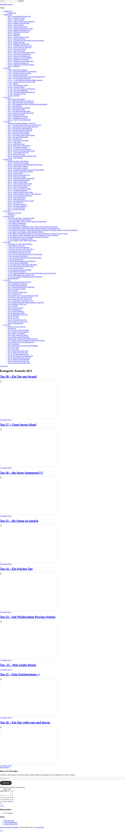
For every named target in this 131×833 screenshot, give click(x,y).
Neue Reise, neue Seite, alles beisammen (20, 244)
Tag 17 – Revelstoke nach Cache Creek (20, 45)
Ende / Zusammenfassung (15, 323)
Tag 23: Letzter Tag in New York (18, 321)
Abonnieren (5, 783)
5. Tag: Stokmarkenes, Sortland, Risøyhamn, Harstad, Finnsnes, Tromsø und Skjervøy (34, 228)
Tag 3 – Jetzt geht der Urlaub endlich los (20, 128)
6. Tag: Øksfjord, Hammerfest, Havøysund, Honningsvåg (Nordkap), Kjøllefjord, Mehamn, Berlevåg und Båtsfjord (43, 230)
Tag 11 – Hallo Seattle (14, 142)
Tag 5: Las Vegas (13, 290)
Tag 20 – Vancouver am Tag (16, 51)
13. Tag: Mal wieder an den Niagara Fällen (21, 266)
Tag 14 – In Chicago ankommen (17, 147)
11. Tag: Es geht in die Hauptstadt (18, 263)
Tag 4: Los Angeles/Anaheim (16, 289)
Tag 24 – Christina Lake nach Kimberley (20, 58)
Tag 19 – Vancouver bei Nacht (17, 49)
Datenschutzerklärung (10, 822)
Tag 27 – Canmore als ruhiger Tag (18, 63)
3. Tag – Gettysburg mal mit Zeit (17, 75)
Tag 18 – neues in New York (16, 154)
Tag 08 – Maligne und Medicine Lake (19, 30)
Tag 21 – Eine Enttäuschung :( (17, 197)
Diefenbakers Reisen (6, 4)
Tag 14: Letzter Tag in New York (18, 352)
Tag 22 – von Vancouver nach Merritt (19, 54)
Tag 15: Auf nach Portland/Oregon (18, 354)
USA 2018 (7, 242)
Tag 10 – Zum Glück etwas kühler (18, 140)
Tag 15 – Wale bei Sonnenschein (18, 187)
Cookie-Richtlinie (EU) (11, 824)
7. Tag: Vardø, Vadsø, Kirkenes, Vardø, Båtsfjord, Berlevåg (26, 232)
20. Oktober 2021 (5, 516)
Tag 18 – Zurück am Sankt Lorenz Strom (20, 192)
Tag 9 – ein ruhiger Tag (15, 139)
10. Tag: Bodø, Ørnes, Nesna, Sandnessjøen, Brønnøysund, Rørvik (28, 237)
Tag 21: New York (13, 318)
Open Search (4, 366)
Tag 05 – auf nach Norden (16, 25)
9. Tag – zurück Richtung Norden (18, 85)
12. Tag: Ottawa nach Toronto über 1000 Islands (22, 264)
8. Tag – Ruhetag (13, 83)
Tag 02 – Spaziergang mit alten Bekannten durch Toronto (25, 164)
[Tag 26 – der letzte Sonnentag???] (29, 514)
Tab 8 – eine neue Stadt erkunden (18, 137)
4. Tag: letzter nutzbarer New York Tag (19, 251)
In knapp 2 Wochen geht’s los (17, 327)
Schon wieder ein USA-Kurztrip (17, 70)
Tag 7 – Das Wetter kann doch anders (19, 111)
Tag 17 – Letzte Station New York (18, 152)
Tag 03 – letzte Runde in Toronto (18, 166)
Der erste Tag (12, 328)
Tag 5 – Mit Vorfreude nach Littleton (19, 108)
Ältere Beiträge (4, 767)
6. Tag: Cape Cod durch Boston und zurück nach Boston (25, 254)
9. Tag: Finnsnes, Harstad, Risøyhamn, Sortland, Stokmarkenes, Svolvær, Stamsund (33, 235)
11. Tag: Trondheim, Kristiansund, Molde (20, 239)
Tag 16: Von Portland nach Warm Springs (20, 356)
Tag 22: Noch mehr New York (17, 320)
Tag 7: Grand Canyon (14, 294)
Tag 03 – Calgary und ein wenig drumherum (21, 21)
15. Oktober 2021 (5, 717)
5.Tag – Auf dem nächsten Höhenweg (19, 78)
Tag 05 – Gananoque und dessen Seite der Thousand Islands (26, 170)
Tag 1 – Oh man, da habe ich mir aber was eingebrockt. (24, 125)
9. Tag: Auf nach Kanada (15, 259)
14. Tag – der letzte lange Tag (17, 94)
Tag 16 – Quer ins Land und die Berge (19, 189)
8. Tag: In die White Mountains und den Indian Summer (25, 258)
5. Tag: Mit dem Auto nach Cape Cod (19, 252)
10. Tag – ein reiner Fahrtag (16, 87)
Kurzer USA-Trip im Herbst (16, 99)
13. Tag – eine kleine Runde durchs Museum (21, 92)
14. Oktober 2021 (5, 766)
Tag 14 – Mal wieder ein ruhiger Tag (19, 185)
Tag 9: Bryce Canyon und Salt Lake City (20, 297)
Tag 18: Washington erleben (16, 313)
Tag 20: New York (13, 316)
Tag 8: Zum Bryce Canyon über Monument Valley (23, 295)
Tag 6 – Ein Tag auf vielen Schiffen (18, 133)
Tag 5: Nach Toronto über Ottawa (18, 335)
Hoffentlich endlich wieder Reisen (18, 161)
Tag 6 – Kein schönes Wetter (16, 109)
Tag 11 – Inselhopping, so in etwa (18, 118)
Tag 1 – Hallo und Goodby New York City (21, 101)
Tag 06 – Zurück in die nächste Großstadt (20, 171)
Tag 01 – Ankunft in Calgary (16, 18)
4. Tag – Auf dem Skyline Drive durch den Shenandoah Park (26, 76)
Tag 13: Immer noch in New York (18, 351)
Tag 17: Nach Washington (15, 311)
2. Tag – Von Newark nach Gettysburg (19, 73)
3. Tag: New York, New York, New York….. (21, 249)
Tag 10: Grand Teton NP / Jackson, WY (20, 299)
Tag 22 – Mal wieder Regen (16, 199)
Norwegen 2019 (9, 216)
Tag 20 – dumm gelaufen (15, 158)
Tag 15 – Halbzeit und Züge (16, 42)
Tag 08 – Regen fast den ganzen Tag (19, 175)
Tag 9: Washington (13, 344)
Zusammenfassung (13, 278)
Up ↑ (1, 830)
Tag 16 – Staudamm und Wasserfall (18, 44)
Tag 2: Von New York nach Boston (18, 330)
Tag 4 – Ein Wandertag (15, 106)
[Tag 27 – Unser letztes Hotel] (29, 466)
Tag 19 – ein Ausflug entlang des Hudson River (22, 156)
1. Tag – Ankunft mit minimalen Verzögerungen (22, 71)
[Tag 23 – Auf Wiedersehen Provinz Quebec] (29, 658)
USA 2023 (7, 97)
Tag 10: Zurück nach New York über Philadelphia (23, 345)
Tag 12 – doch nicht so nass (16, 144)
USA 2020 (7, 211)
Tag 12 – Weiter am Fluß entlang (18, 182)
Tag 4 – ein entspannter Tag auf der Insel (20, 130)
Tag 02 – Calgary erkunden (16, 20)
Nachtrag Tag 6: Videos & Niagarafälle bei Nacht (23, 339)
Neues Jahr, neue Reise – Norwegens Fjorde (21, 218)
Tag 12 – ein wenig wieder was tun (18, 37)
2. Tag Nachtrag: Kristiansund (17, 223)
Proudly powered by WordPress (9, 827)
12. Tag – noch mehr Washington (18, 90)
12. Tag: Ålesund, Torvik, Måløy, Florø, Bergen (22, 240)
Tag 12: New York (13, 349)
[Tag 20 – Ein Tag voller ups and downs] (29, 764)
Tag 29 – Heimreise (14, 66)
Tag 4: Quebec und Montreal (16, 333)
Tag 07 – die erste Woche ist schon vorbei (20, 28)
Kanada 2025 (8, 14)
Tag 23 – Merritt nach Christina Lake (19, 56)
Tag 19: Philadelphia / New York (18, 314)
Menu (2, 8)
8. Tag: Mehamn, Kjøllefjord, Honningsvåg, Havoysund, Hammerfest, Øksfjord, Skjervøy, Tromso (38, 233)
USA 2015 (7, 325)
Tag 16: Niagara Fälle (14, 309)
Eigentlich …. (12, 214)
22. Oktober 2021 (5, 420)
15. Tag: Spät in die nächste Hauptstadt (19, 270)
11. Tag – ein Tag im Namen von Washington (21, 89)
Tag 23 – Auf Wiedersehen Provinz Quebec (21, 201)
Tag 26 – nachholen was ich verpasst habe (20, 61)
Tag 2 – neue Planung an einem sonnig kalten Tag (23, 126)
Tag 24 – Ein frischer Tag (15, 202)
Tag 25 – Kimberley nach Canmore (18, 59)
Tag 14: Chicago (13, 306)
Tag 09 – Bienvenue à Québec (17, 177)
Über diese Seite (9, 820)
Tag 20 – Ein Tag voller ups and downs (20, 195)
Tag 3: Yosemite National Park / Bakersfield (21, 287)
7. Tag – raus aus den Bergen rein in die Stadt (21, 82)
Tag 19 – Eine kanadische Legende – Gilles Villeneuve (24, 194)
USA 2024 (7, 68)
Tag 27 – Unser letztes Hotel (16, 208)
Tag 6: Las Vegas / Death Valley (17, 292)
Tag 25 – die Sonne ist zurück (17, 204)
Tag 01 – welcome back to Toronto (18, 163)
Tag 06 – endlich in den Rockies (17, 26)
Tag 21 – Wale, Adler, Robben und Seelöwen (21, 52)
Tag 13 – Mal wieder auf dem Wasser (19, 145)
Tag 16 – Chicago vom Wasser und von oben (21, 151)
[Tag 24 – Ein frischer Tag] (29, 610)
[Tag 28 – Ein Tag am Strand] (29, 418)
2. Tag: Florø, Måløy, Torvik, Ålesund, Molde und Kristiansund (27, 221)
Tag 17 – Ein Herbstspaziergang (17, 190)
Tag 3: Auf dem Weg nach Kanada (18, 332)
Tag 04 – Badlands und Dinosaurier (18, 23)
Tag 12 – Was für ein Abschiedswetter (19, 120)
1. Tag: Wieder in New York (16, 245)
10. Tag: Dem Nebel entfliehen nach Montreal (21, 261)
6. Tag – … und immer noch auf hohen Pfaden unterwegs (25, 80)
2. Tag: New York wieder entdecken (19, 247)
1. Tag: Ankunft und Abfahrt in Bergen (19, 220)
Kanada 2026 (8, 11)
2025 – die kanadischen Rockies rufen (19, 16)
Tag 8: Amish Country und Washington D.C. (21, 342)
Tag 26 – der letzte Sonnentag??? (18, 206)
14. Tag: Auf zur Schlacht (15, 268)
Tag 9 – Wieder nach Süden (16, 114)
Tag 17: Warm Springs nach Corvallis (19, 358)
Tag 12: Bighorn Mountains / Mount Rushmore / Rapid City (26, 302)
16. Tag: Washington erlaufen (17, 271)
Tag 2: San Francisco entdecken (17, 285)
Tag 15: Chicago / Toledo (15, 308)
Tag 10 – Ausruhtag (14, 33)
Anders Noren (39, 827)
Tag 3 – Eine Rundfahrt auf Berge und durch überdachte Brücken (27, 104)
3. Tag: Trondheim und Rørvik (17, 225)
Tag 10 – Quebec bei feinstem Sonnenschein (21, 178)
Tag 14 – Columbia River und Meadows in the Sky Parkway (26, 40)
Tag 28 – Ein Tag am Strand (16, 209)
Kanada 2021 (8, 159)
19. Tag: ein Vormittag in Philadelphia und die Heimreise (25, 277)
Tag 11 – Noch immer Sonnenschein (19, 180)
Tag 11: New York (13, 347)
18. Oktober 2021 (5, 612)
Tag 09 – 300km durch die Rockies (18, 32)
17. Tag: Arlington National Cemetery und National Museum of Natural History (32, 273)
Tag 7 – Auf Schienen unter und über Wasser (21, 135)
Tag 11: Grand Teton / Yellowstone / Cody (20, 301)
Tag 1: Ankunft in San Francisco (17, 283)
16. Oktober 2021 (5, 669)
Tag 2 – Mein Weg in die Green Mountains (21, 102)
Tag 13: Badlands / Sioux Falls (17, 304)
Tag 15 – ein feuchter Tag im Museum (19, 149)
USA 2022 (7, 121)
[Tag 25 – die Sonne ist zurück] (29, 562)
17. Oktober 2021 (5, 660)
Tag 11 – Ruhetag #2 (14, 35)
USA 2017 (7, 280)
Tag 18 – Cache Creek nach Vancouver (19, 47)
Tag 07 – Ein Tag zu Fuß (15, 173)
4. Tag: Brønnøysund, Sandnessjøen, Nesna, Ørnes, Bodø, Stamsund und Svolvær (33, 227)
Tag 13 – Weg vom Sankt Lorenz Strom (20, 183)
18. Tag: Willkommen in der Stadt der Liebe (21, 275)
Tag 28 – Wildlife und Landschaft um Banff (21, 64)
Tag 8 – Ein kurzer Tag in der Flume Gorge (21, 113)
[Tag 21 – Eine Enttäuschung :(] (29, 716)
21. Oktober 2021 (5, 468)
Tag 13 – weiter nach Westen (16, 39)
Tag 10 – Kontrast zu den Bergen (18, 116)
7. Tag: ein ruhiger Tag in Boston (18, 256)
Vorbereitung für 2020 (14, 213)
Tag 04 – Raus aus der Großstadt (18, 168)
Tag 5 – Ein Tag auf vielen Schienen (19, 132)
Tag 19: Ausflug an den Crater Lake (18, 361)
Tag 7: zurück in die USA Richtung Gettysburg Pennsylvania (26, 340)
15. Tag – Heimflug (14, 95)
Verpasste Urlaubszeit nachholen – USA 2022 (21, 123)
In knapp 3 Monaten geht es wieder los (19, 282)
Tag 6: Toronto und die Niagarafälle (18, 337)
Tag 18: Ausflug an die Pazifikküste (18, 359)
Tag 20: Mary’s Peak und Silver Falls (19, 363)
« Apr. (2, 806)
